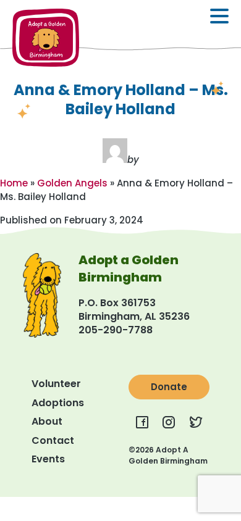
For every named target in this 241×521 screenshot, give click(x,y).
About (47, 421)
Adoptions (58, 403)
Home (14, 183)
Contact (53, 440)
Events (48, 459)
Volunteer (56, 384)
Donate (169, 386)
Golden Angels (72, 183)
